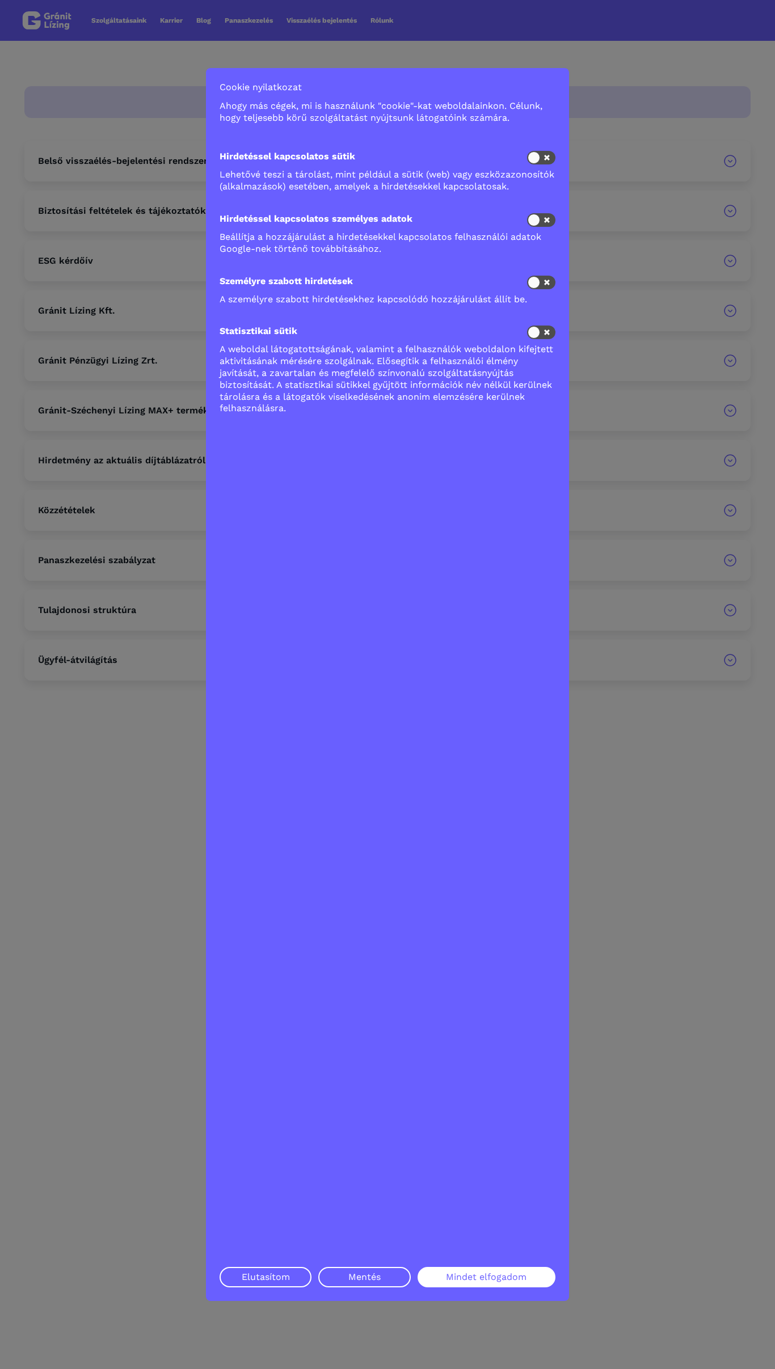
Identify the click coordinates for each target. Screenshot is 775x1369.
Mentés (364, 1276)
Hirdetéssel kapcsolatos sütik (287, 156)
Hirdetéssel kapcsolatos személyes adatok (316, 218)
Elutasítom (266, 1276)
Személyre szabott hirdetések (286, 281)
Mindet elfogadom (486, 1276)
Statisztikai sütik (258, 331)
